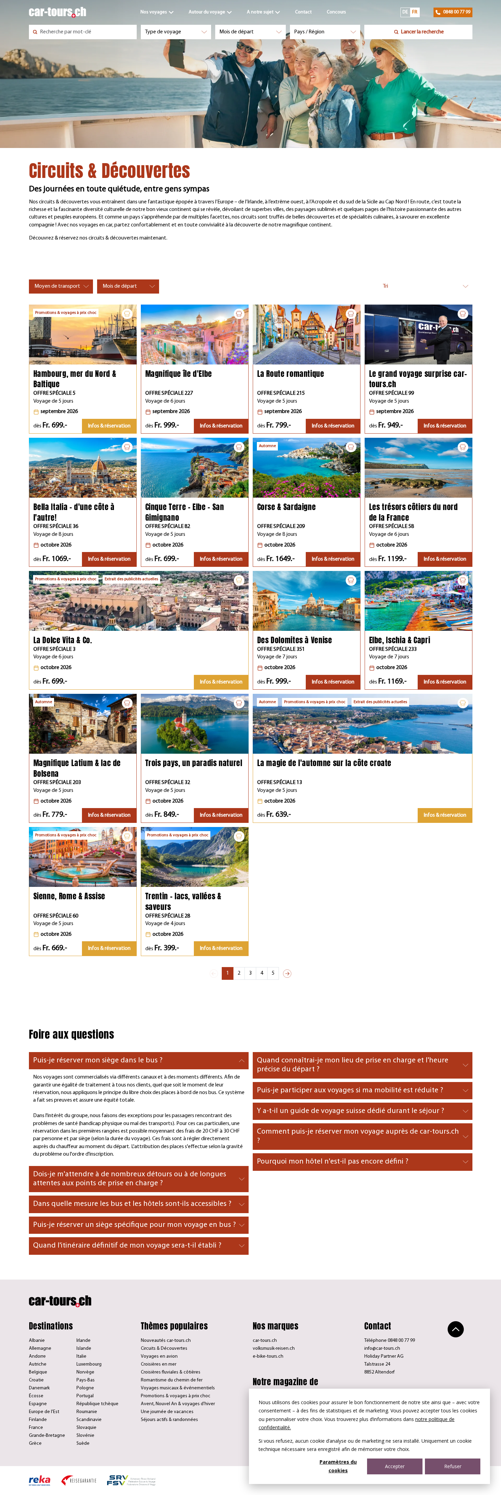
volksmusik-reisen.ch (274, 1348)
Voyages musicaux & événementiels (178, 1388)
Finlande (38, 1419)
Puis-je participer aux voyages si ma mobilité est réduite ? (350, 1090)
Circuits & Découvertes (164, 1348)
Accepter (395, 1466)
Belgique (38, 1372)
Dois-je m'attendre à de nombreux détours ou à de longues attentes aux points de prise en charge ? (129, 1178)
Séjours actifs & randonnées (169, 1419)
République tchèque (97, 1404)
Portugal (85, 1396)
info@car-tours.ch (382, 1348)
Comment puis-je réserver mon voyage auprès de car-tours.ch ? (358, 1136)
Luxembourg (89, 1364)
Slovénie (85, 1435)
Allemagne (40, 1348)
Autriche (37, 1364)
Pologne (85, 1388)
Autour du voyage (207, 12)
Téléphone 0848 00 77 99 (389, 1340)
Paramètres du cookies (338, 1466)
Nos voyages (153, 12)
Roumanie (86, 1411)
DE (405, 12)
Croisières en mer (158, 1364)
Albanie (37, 1340)
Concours (336, 12)
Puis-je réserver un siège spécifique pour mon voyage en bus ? (134, 1225)
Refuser (452, 1466)
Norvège (85, 1372)
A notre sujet (260, 12)
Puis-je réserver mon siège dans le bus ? (98, 1060)
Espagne (38, 1404)
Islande (83, 1348)
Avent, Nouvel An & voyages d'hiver (178, 1404)
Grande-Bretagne (47, 1435)
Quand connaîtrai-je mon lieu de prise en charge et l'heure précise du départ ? (352, 1065)
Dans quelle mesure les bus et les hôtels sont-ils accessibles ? (132, 1204)
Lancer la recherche (422, 32)
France (36, 1427)
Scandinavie (89, 1419)
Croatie (36, 1380)
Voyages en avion (159, 1356)
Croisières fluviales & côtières (170, 1372)
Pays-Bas (85, 1380)
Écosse (36, 1396)
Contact (303, 12)
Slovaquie (86, 1427)
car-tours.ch (265, 1340)
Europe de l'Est (44, 1411)
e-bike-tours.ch (268, 1356)
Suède (83, 1443)
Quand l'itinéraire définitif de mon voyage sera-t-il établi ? (127, 1246)
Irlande (83, 1340)
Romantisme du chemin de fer (171, 1380)
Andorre (37, 1356)
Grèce (35, 1443)
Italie (81, 1356)
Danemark (39, 1388)
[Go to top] (456, 1329)
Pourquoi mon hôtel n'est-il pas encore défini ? (332, 1162)
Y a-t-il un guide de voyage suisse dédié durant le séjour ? (350, 1111)
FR (414, 12)
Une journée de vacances (167, 1411)
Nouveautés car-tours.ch (166, 1340)
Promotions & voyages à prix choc (175, 1396)
